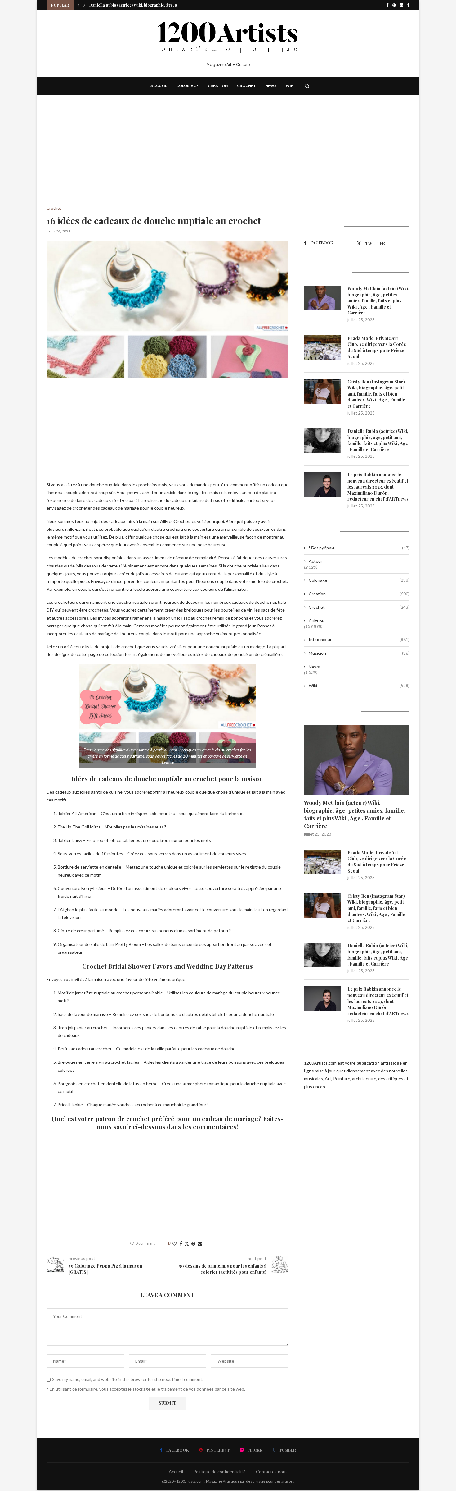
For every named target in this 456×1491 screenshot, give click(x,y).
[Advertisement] (167, 160)
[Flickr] (401, 5)
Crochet (246, 85)
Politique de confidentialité (219, 1471)
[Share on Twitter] (187, 1243)
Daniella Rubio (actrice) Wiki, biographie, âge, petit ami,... (141, 4)
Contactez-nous (272, 1471)
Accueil (158, 85)
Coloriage (187, 85)
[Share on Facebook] (181, 1243)
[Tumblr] (408, 5)
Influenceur (359, 639)
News (270, 85)
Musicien (359, 653)
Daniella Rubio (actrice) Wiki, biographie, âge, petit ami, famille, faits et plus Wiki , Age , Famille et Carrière (377, 440)
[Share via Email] (200, 1243)
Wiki (290, 85)
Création (218, 85)
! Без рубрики (359, 547)
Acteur (315, 561)
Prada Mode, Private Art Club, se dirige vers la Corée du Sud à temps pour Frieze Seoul (376, 347)
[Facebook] (387, 5)
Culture (316, 620)
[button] (78, 5)
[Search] (307, 86)
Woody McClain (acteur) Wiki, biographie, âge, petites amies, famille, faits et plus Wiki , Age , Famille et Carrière (378, 301)
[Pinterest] (394, 5)
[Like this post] (174, 1243)
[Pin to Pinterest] (193, 1243)
